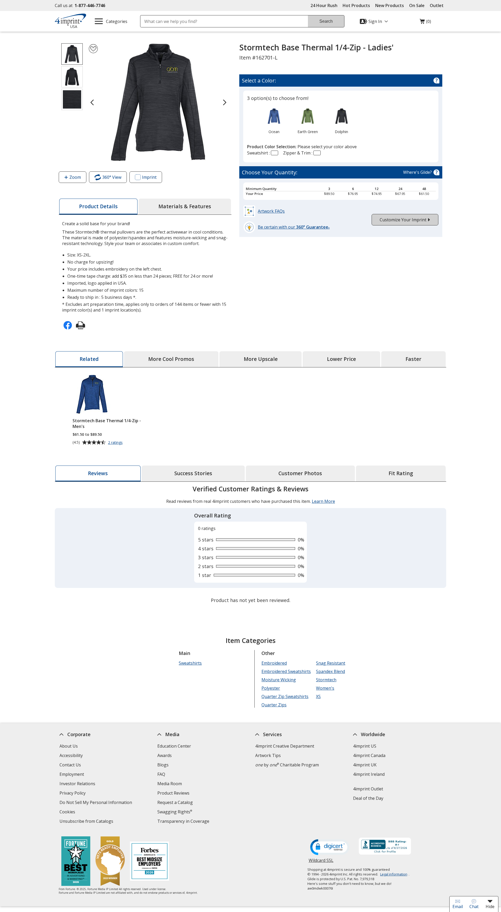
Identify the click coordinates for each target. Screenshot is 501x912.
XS (318, 696)
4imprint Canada (369, 755)
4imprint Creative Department (284, 746)
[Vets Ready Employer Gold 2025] (110, 861)
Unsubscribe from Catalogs (87, 821)
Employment (71, 774)
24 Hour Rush (324, 5)
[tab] (98, 206)
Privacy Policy (73, 793)
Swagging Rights (174, 812)
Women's (325, 688)
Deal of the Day (368, 798)
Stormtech (326, 680)
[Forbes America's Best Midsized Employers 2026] (149, 862)
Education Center (174, 746)
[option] (274, 120)
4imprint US (364, 746)
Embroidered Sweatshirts (286, 671)
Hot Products (356, 5)
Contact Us (70, 765)
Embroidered (274, 663)
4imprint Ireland (369, 774)
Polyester (270, 688)
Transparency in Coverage (184, 821)
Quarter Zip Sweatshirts (284, 696)
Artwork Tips (268, 755)
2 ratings (116, 442)
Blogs (163, 765)
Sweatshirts (190, 663)
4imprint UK (365, 765)
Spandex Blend (330, 671)
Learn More (323, 501)
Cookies (67, 812)
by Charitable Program (287, 765)
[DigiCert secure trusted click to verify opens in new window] (330, 847)
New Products (389, 5)
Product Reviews (173, 793)
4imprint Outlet (368, 789)
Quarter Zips (274, 705)
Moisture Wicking (278, 680)
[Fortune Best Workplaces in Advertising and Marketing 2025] (76, 861)
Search (326, 21)
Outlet (438, 5)
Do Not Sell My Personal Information (96, 803)
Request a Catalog (175, 802)
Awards (164, 755)
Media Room (169, 783)
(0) (425, 23)
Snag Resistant (330, 663)
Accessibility (71, 755)
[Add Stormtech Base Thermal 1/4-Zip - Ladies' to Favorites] (93, 49)
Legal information (393, 874)
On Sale (417, 5)
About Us (68, 746)
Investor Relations (78, 784)
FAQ (161, 774)
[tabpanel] (250, 545)
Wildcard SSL (321, 862)
